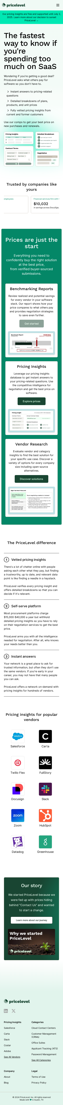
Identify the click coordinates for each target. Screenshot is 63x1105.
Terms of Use (38, 1076)
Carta (7, 1033)
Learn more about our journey (31, 920)
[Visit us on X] (14, 1011)
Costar (7, 1045)
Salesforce (9, 1028)
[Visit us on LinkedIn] (6, 1011)
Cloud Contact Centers (44, 1028)
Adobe (7, 1051)
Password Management (44, 1054)
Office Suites (38, 1042)
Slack (7, 1039)
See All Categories (41, 1060)
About (7, 1076)
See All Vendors (12, 1056)
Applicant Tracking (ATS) (45, 1048)
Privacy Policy (39, 1082)
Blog (6, 1082)
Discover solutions (31, 479)
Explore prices (31, 401)
